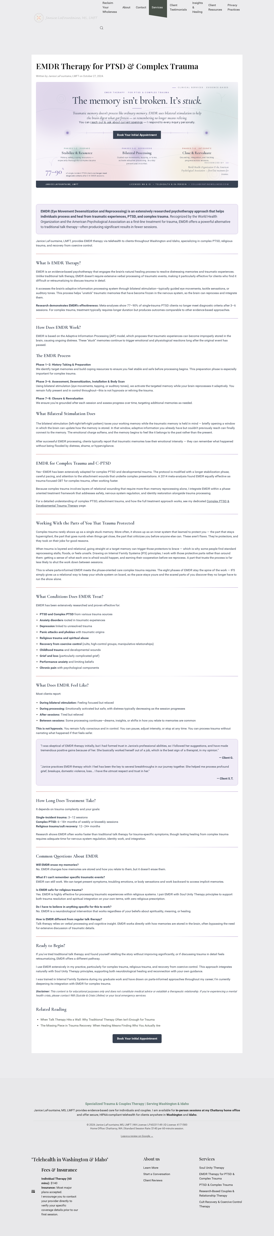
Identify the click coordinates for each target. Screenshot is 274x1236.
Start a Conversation (156, 1174)
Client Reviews (152, 1180)
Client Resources (215, 7)
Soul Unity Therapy (211, 1167)
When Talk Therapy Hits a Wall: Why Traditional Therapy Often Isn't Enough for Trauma (97, 1019)
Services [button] (157, 7)
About (126, 7)
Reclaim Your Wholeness (110, 7)
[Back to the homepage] (66, 17)
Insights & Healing (197, 7)
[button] (101, 27)
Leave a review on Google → (137, 1136)
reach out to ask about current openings (116, 122)
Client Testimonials (178, 7)
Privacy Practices (234, 7)
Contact (141, 7)
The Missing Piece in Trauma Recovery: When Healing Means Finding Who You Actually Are (100, 1025)
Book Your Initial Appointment (137, 134)
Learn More (150, 1167)
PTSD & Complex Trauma (216, 1185)
